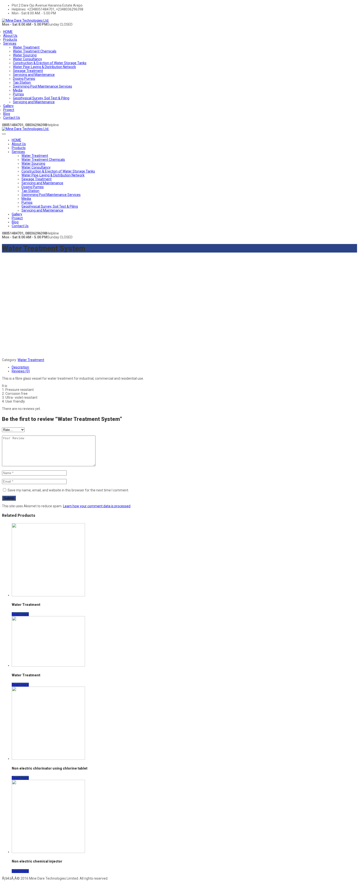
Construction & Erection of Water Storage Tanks (49, 63)
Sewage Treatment (28, 71)
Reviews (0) (21, 371)
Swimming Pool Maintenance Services (42, 86)
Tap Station (22, 82)
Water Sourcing (25, 55)
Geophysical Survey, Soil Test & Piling (41, 98)
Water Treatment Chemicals (34, 51)
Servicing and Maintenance (34, 75)
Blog (6, 114)
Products (10, 39)
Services (9, 43)
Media (17, 90)
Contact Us (11, 118)
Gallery (8, 106)
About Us (10, 36)
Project (8, 110)
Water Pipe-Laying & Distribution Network (44, 67)
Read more (20, 614)
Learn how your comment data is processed (96, 506)
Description (20, 367)
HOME (8, 32)
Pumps (18, 94)
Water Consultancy (27, 59)
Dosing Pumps (24, 79)
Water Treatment (26, 47)
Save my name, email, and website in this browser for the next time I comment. (68, 490)
